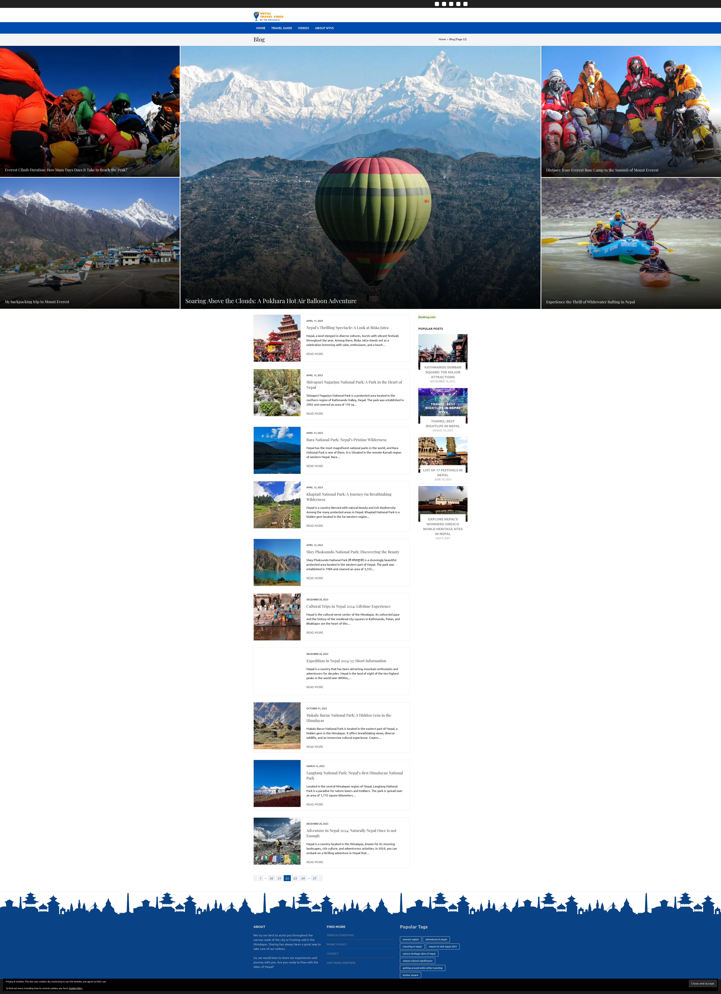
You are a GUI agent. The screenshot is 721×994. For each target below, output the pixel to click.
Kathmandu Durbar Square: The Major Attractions (443, 372)
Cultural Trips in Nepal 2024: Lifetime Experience (348, 606)
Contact (333, 953)
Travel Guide (281, 28)
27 (314, 878)
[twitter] (451, 4)
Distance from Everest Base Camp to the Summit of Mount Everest (602, 169)
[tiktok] (465, 4)
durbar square (410, 975)
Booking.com (427, 317)
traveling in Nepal (412, 946)
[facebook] (437, 4)
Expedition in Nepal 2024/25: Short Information (346, 660)
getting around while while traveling (423, 967)
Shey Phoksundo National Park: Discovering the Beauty (352, 551)
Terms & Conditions (340, 935)
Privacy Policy (337, 944)
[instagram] (444, 4)
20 (271, 878)
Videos (303, 28)
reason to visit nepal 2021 (443, 946)
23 (295, 878)
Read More (314, 354)
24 (303, 878)
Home (260, 28)
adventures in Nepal (436, 939)
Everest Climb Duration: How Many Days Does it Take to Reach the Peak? (66, 169)
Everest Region (411, 939)
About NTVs (324, 28)
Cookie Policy (75, 988)
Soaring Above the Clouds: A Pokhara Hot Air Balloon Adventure (271, 301)
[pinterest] (458, 4)
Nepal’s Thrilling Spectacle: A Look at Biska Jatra (347, 327)
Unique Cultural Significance (417, 960)
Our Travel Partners (341, 962)
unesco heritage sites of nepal (419, 953)
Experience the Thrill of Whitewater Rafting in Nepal (590, 301)
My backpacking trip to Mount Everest (37, 301)
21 (279, 878)
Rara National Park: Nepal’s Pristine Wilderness (346, 439)
